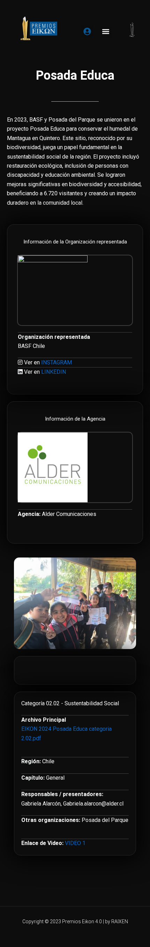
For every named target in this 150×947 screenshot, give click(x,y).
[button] (106, 31)
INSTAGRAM (56, 362)
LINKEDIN (53, 372)
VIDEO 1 (75, 843)
